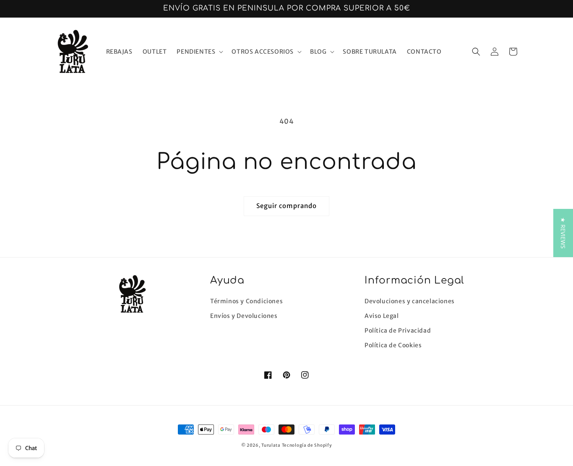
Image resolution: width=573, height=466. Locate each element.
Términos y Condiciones (246, 301)
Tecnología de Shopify (307, 445)
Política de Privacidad (398, 330)
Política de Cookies (393, 345)
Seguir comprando (286, 206)
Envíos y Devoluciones (244, 316)
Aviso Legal (382, 316)
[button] (199, 51)
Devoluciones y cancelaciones (410, 301)
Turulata (271, 445)
